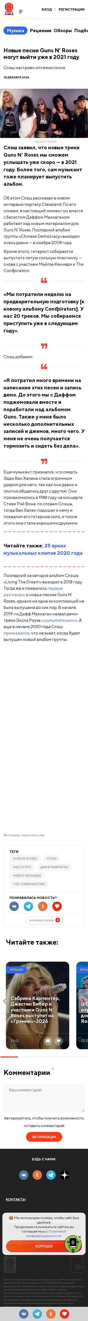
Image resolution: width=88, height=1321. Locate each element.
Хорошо (44, 1246)
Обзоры (63, 30)
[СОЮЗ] (10, 1264)
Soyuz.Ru (9, 8)
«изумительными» (59, 620)
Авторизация (44, 1137)
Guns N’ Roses (25, 858)
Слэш (51, 858)
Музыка (15, 30)
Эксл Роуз (22, 867)
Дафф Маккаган (54, 867)
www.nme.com (33, 835)
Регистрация (71, 9)
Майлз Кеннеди (27, 875)
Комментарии (44, 920)
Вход (47, 9)
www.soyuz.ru (73, 1279)
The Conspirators (29, 884)
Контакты (16, 1199)
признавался (16, 632)
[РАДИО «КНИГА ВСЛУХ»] (73, 1243)
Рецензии (40, 30)
